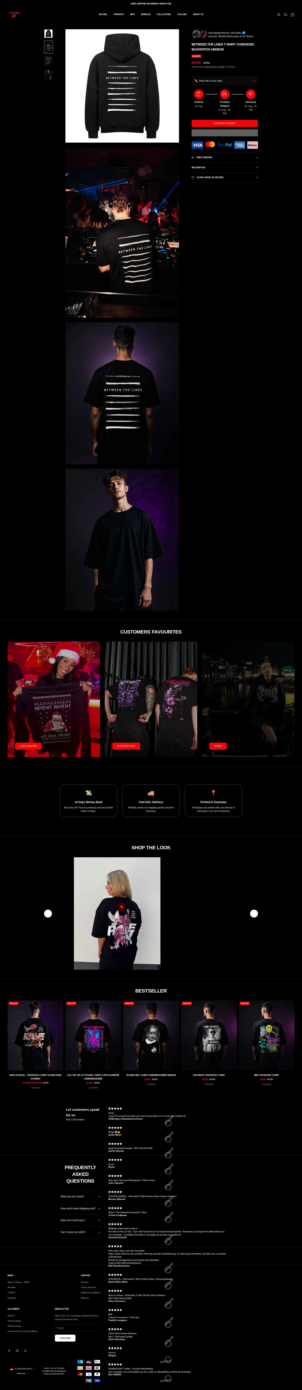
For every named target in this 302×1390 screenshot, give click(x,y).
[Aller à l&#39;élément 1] (48, 33)
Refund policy (14, 1326)
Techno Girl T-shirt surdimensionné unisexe (151, 1075)
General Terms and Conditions (23, 1331)
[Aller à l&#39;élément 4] (48, 74)
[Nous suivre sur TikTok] (25, 1350)
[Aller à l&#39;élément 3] (48, 61)
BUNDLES (146, 14)
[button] (225, 132)
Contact (85, 1282)
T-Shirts (11, 1292)
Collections (164, 14)
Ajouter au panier (224, 123)
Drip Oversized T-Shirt (266, 1075)
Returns (85, 1298)
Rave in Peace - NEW (18, 1282)
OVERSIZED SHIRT (126, 746)
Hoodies (12, 1298)
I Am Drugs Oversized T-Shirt (209, 1075)
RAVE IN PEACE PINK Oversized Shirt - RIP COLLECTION (194, 934)
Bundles (12, 1287)
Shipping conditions (90, 1292)
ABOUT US (198, 14)
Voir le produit (195, 949)
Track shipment (88, 1287)
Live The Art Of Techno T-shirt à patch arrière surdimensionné (93, 1077)
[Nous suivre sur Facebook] (9, 1350)
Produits (119, 14)
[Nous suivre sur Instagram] (17, 1350)
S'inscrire (65, 1338)
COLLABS (182, 14)
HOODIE (218, 746)
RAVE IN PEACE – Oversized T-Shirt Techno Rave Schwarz (35, 1077)
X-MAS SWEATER (28, 746)
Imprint (11, 1315)
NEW (132, 14)
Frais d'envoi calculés (214, 67)
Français (21, 1373)
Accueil (103, 14)
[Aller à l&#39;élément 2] (48, 47)
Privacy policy (14, 1321)
